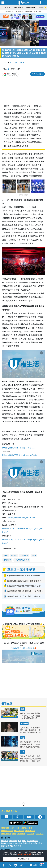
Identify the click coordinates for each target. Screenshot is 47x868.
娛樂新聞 (28, 11)
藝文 (22, 62)
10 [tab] (25, 16)
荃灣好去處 (30, 830)
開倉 (17, 827)
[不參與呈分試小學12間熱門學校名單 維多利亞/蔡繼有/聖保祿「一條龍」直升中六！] (10, 760)
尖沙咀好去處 (26, 827)
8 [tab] (21, 16)
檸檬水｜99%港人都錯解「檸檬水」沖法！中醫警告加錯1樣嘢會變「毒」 (30, 715)
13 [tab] (21, 19)
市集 (12, 827)
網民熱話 (4, 840)
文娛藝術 (24, 555)
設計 (34, 555)
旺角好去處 (6, 833)
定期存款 (37, 11)
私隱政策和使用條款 (24, 854)
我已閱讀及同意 (23, 859)
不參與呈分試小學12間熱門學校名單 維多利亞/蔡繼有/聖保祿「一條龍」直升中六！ (30, 760)
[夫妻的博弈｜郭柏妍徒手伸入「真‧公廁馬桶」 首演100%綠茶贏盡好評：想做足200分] (10, 731)
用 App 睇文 (38, 74)
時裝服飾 (7, 560)
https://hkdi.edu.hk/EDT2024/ (21, 517)
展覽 (6, 555)
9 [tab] (23, 16)
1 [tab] (18, 14)
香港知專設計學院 (22, 560)
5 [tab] (27, 14)
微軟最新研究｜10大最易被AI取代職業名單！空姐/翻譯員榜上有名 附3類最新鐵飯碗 (30, 745)
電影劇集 (24, 723)
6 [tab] (30, 14)
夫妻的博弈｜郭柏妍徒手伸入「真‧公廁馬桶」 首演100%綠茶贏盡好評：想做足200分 (30, 731)
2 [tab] (21, 14)
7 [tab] (18, 16)
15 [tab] (25, 19)
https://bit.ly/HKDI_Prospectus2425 (18, 447)
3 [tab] (23, 14)
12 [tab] (30, 16)
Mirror (14, 555)
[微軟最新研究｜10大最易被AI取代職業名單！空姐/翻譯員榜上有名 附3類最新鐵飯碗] (10, 745)
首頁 (5, 62)
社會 (22, 752)
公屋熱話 (19, 11)
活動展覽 (5, 827)
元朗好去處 (19, 830)
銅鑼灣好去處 (7, 830)
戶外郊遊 (30, 833)
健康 (22, 709)
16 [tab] (27, 19)
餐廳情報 (21, 833)
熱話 (22, 737)
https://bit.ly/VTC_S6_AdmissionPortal (20, 455)
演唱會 (7, 7)
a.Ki (7, 69)
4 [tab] (25, 14)
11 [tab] (27, 16)
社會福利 (39, 833)
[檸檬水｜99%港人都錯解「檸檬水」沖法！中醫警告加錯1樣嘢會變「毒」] (10, 717)
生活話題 (13, 62)
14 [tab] (23, 19)
